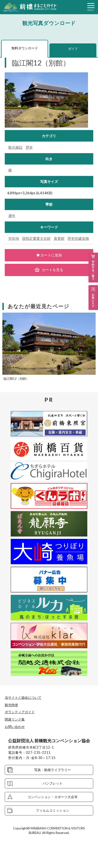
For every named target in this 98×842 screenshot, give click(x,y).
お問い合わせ (15, 727)
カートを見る (52, 270)
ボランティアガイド (20, 712)
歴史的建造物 (78, 238)
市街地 (13, 238)
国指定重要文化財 (36, 238)
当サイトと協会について (23, 697)
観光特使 (11, 705)
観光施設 (15, 147)
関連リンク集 (15, 719)
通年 (11, 215)
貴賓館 (59, 238)
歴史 (29, 147)
